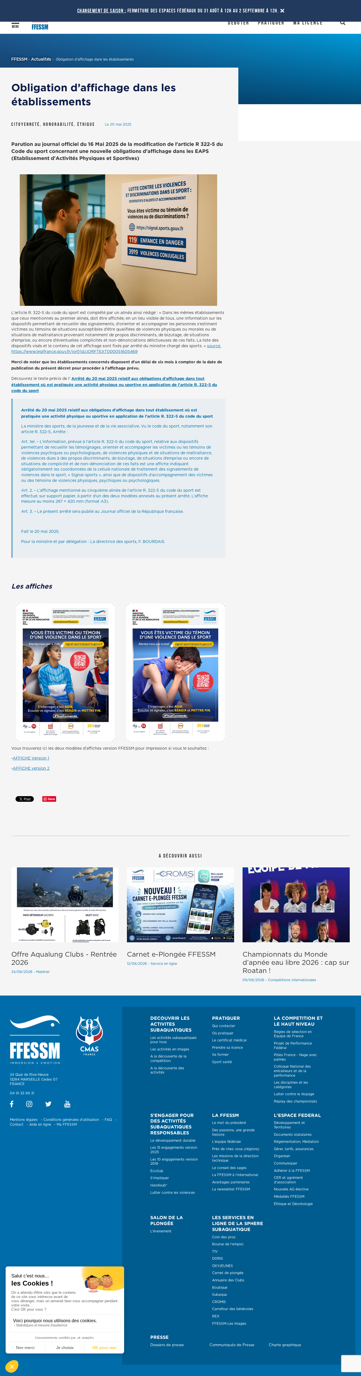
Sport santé (222, 1062)
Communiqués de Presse (232, 1345)
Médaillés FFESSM (289, 1196)
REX (215, 1316)
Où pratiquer (223, 1033)
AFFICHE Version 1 (31, 758)
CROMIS (219, 1302)
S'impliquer (159, 1178)
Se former (220, 1054)
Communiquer (285, 1163)
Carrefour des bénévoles (232, 1309)
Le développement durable (172, 1140)
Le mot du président (229, 1123)
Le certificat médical (229, 1040)
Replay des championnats (295, 1101)
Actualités (41, 59)
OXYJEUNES (222, 1266)
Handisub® (158, 1185)
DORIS (217, 1258)
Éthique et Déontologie (293, 1204)
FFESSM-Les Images (229, 1323)
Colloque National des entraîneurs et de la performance (292, 1071)
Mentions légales (24, 1119)
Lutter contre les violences (172, 1192)
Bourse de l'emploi (227, 1244)
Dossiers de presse (167, 1345)
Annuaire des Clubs (228, 1280)
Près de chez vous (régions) (235, 1149)
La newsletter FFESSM (231, 1189)
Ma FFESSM (67, 1124)
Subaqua (219, 1294)
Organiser (282, 1156)
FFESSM (19, 59)
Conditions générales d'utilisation (71, 1119)
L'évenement (160, 1231)
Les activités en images (169, 1049)
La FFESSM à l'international (235, 1175)
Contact (16, 1124)
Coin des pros (223, 1237)
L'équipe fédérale (226, 1141)
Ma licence (308, 22)
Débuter (238, 22)
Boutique (219, 1287)
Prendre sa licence (227, 1047)
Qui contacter (223, 1026)
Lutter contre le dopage (294, 1094)
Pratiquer (271, 22)
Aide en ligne (40, 1124)
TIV (215, 1251)
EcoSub (156, 1171)
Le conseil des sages (229, 1168)
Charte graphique (285, 1345)
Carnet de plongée (227, 1273)
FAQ (108, 1119)
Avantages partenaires (231, 1182)
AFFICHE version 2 (31, 769)
